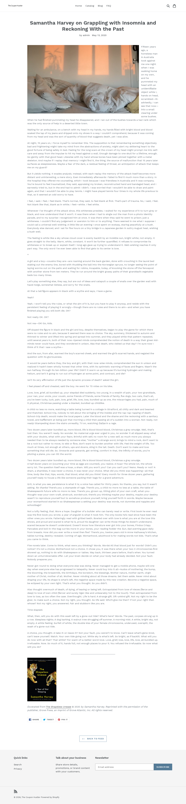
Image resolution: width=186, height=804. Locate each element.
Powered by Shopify (50, 797)
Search (18, 764)
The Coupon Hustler (31, 797)
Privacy (18, 768)
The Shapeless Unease (58, 706)
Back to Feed (95, 738)
